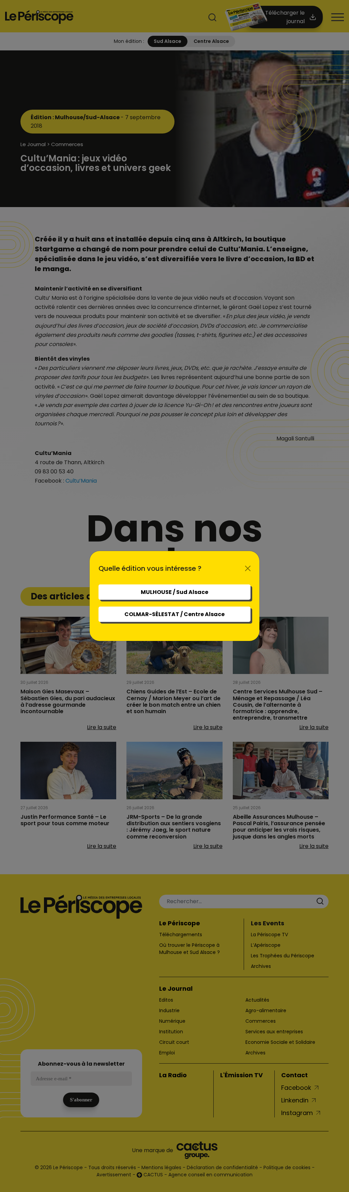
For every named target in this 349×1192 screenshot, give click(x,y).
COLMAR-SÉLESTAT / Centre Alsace (174, 614)
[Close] (247, 568)
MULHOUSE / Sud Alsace (174, 592)
